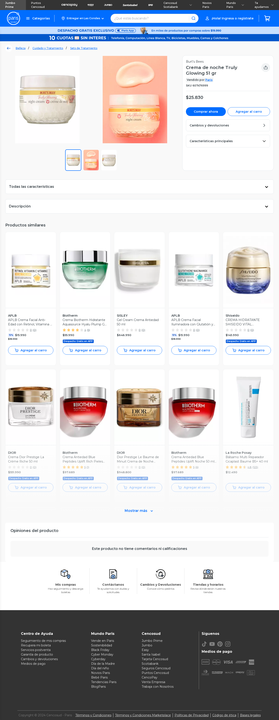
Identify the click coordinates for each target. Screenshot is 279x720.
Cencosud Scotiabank (170, 5)
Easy (145, 650)
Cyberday (98, 659)
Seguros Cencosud (156, 668)
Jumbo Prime (10, 5)
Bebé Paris (99, 677)
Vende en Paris (102, 641)
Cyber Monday (102, 654)
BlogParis (98, 687)
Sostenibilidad (101, 645)
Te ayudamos (262, 5)
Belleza (21, 48)
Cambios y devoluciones (39, 659)
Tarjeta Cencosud (155, 659)
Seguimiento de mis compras (43, 641)
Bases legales (250, 715)
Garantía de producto (37, 654)
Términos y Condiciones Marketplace (143, 715)
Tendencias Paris (103, 682)
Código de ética (224, 715)
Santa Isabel (151, 654)
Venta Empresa (153, 682)
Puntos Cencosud (38, 5)
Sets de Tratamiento (83, 48)
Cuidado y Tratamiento (47, 48)
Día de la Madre (103, 664)
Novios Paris (206, 5)
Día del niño (100, 668)
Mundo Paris (231, 5)
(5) (88, 330)
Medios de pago (33, 664)
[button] (82, 18)
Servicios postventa (36, 650)
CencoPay (149, 677)
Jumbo (147, 645)
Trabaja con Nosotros (158, 687)
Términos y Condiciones (93, 715)
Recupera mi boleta (36, 645)
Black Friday (100, 650)
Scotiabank (150, 664)
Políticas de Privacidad (192, 715)
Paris (209, 79)
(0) (34, 330)
